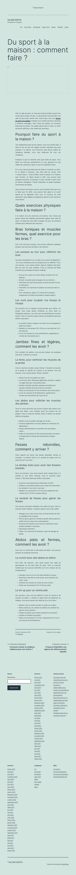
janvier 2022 (38, 731)
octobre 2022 (38, 708)
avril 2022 (37, 723)
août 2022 (37, 713)
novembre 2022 (39, 705)
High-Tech (46, 27)
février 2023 (38, 698)
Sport (67, 27)
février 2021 (38, 759)
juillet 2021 (37, 746)
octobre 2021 (38, 738)
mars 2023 (37, 695)
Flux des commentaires (60, 774)
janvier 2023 (38, 700)
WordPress (65, 864)
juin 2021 (37, 748)
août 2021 (37, 743)
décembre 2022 (39, 703)
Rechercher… (11, 677)
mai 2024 (37, 680)
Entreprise (36, 27)
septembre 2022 (39, 710)
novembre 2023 (39, 685)
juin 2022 (37, 718)
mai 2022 (37, 720)
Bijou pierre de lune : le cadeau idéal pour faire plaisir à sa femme (60, 700)
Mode (53, 27)
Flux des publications (59, 772)
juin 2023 (37, 690)
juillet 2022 (37, 715)
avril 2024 (37, 682)
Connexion (56, 769)
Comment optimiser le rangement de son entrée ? (60, 708)
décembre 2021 (39, 733)
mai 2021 (37, 751)
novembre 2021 (39, 736)
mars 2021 (37, 756)
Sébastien (20, 634)
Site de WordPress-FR (60, 777)
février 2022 (38, 728)
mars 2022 (37, 726)
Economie (27, 27)
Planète (60, 27)
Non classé (37, 782)
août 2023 (37, 687)
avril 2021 (37, 754)
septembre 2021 (39, 741)
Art (21, 27)
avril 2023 (37, 693)
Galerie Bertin (14, 20)
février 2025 (38, 677)
